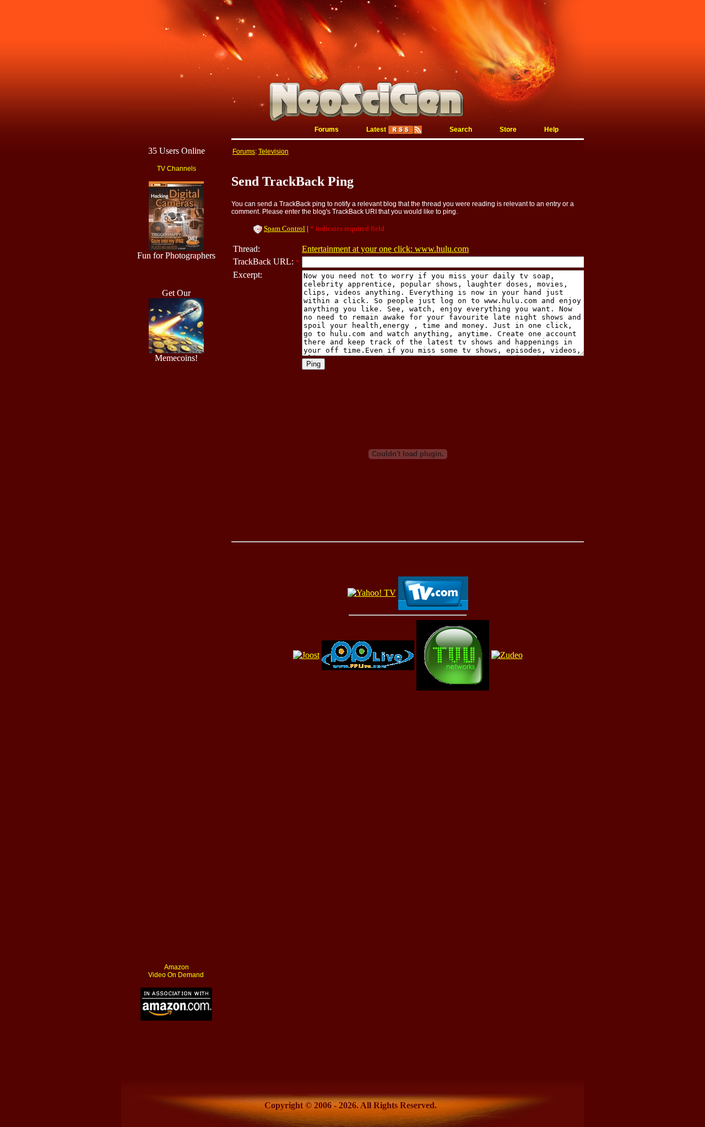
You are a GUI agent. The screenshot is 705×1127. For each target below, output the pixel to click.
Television (273, 151)
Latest (376, 129)
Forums (326, 129)
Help (551, 129)
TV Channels (176, 168)
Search (460, 129)
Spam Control (284, 228)
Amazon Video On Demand (176, 971)
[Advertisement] (176, 789)
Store (508, 129)
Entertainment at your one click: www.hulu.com (385, 249)
